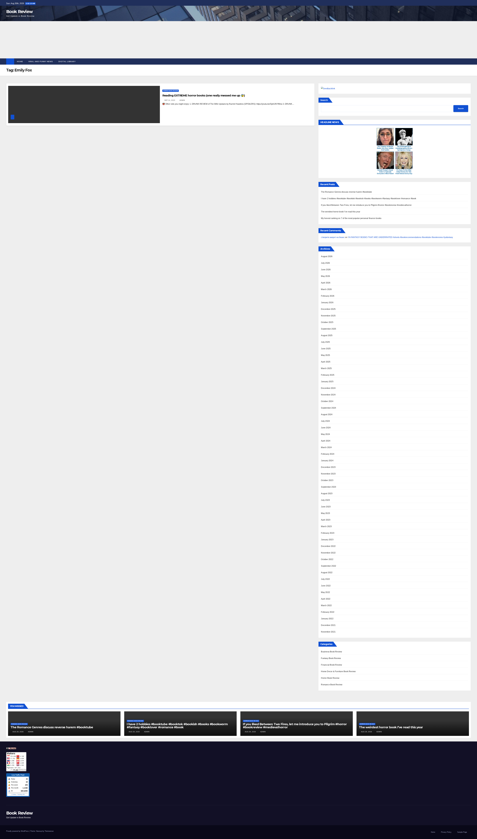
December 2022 (328, 546)
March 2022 (326, 605)
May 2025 (325, 355)
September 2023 (328, 487)
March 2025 (326, 368)
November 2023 (328, 474)
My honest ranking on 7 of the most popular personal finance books (351, 218)
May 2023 (325, 513)
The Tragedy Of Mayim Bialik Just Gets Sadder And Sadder (385, 148)
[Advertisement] (238, 39)
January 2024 (327, 461)
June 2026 (326, 270)
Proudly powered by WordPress (17, 831)
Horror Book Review (170, 90)
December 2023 (328, 467)
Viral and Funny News (40, 61)
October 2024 (327, 401)
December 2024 (328, 388)
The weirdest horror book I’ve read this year (340, 212)
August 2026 (326, 256)
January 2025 (327, 381)
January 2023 (327, 540)
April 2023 (325, 520)
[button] (469, 61)
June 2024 (326, 428)
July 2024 (325, 421)
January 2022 (327, 619)
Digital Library (67, 61)
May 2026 (325, 276)
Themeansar (49, 831)
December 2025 (328, 309)
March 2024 (326, 447)
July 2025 (325, 342)
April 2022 (325, 599)
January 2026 (327, 302)
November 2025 (328, 316)
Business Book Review (331, 652)
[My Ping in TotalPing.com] (11, 748)
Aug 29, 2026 (18, 732)
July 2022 (325, 579)
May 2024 (325, 434)
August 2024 (326, 414)
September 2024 (328, 408)
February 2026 (327, 296)
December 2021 (328, 625)
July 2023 (325, 500)
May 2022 (325, 592)
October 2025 (327, 322)
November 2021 (328, 632)
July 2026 (325, 263)
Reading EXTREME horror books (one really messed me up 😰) (203, 95)
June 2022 (326, 586)
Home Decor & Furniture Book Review (338, 671)
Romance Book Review (331, 685)
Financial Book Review (331, 665)
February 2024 (327, 454)
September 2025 (328, 329)
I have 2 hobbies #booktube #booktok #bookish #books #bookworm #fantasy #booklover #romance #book (368, 198)
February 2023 (327, 533)
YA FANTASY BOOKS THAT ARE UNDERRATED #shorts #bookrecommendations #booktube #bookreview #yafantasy (400, 237)
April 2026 (325, 283)
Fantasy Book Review (331, 658)
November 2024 (328, 395)
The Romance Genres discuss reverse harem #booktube (346, 192)
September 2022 (328, 566)
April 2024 (325, 441)
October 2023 (327, 480)
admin (182, 100)
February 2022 (327, 612)
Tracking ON (20, 794)
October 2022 (327, 559)
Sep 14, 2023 (169, 100)
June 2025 (326, 349)
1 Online (13, 794)
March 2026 (326, 289)
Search (324, 100)
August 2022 (326, 572)
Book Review (19, 11)
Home (20, 61)
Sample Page (462, 832)
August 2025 (326, 335)
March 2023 (326, 526)
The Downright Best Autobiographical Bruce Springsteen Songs (404, 148)
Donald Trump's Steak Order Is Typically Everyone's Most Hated (385, 171)
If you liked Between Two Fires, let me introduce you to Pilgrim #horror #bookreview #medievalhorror (366, 205)
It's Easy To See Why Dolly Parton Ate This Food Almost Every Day (404, 171)
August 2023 (326, 493)
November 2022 (328, 553)
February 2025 (327, 375)
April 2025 (325, 362)
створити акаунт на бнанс (333, 237)
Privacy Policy (446, 832)
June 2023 (326, 507)
